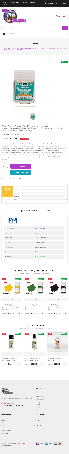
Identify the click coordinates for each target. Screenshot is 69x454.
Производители (14, 2)
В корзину (21, 166)
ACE (2, 422)
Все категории (10, 34)
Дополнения (39, 404)
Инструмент (39, 402)
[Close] (66, 4)
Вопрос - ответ (40, 422)
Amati (3, 425)
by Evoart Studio (6, 445)
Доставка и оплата (53, 3)
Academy (4, 420)
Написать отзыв (19, 134)
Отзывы (7, 134)
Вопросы (5, 4)
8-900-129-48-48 (15, 406)
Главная (5, 2)
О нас (37, 420)
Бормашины (39, 409)
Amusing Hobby (6, 430)
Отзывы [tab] (46, 210)
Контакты (32, 2)
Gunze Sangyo (40, 228)
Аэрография (39, 399)
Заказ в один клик (21, 172)
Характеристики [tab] (28, 210)
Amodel (3, 428)
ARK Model (4, 433)
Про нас (24, 2)
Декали (38, 407)
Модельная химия (41, 396)
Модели (38, 394)
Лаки (38, 47)
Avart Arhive (4, 436)
